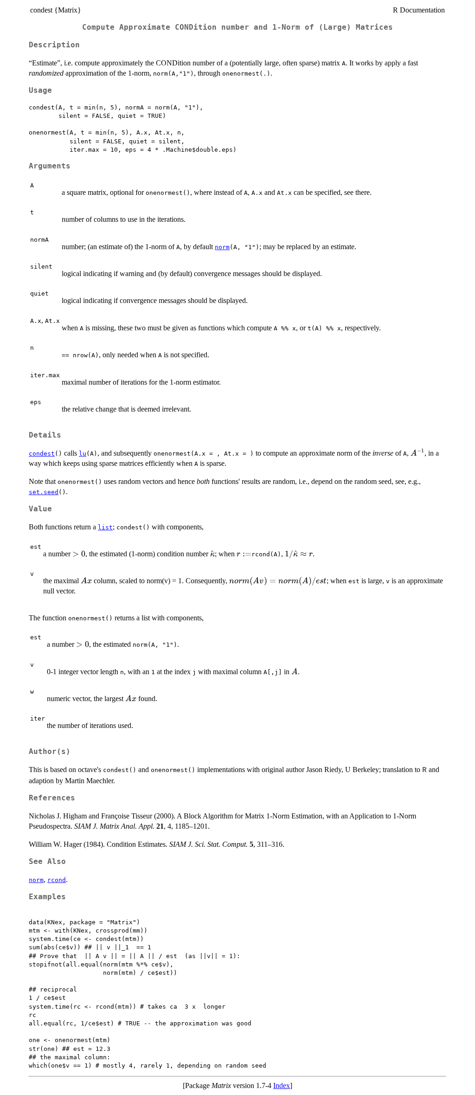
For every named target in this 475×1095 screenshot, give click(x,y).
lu (82, 453)
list (105, 527)
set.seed (43, 492)
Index (281, 1085)
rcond (56, 879)
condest (42, 453)
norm (222, 247)
